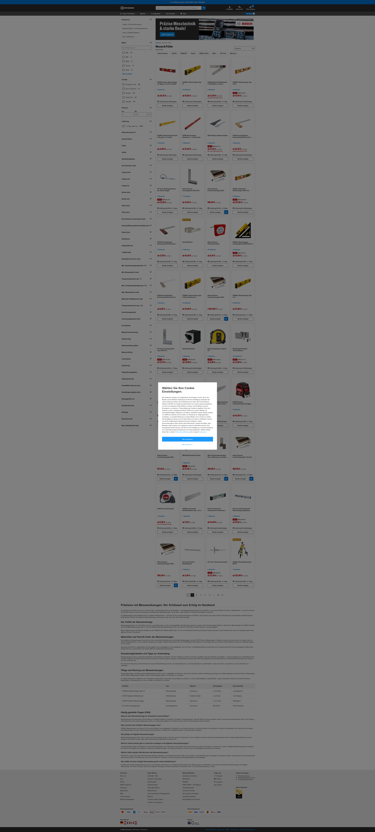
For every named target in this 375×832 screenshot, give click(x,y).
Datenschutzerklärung (182, 432)
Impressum (202, 432)
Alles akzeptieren (187, 439)
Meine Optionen (187, 444)
